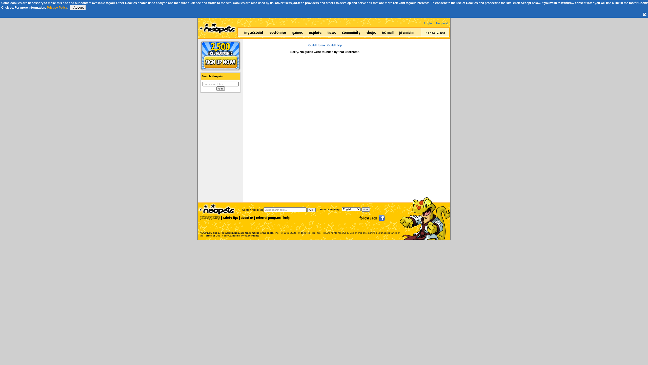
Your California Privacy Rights (240, 235)
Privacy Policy (57, 7)
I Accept (78, 7)
